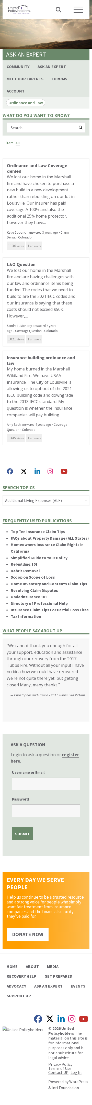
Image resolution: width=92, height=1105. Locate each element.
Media (53, 966)
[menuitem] (18, 66)
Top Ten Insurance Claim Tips (38, 531)
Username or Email (28, 772)
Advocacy (16, 986)
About (32, 966)
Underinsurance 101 (29, 596)
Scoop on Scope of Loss (33, 577)
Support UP (19, 995)
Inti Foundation (65, 1087)
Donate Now (27, 934)
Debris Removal (25, 570)
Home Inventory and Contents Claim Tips (49, 583)
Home (12, 966)
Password (20, 799)
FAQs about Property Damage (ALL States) (50, 538)
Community (18, 66)
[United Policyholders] (19, 8)
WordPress (78, 1081)
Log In (76, 1072)
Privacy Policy (60, 1064)
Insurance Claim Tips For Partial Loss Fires (50, 609)
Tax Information (26, 616)
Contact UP (58, 1072)
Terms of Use (59, 1068)
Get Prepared (58, 976)
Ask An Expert (52, 66)
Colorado (25, 237)
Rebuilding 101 (24, 564)
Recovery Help (21, 976)
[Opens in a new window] (10, 471)
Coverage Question (28, 331)
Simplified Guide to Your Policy (39, 557)
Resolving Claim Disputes (34, 590)
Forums (59, 78)
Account (16, 91)
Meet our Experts (25, 78)
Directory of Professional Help (39, 603)
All (18, 143)
